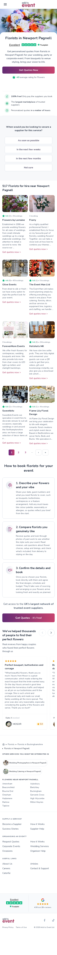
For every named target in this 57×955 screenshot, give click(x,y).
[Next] (51, 632)
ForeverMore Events (13, 346)
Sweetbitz (8, 410)
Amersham (7, 783)
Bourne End (7, 791)
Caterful (6, 873)
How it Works (37, 824)
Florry (32, 220)
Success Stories (10, 828)
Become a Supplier (11, 824)
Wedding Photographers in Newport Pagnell (27, 763)
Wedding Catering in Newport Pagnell (25, 771)
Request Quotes (10, 841)
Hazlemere (7, 798)
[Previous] (42, 632)
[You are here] (3, 744)
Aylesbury (35, 783)
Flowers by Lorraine (13, 220)
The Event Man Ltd (39, 284)
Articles (34, 863)
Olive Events (9, 284)
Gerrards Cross (37, 794)
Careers (6, 868)
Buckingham (36, 791)
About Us (7, 863)
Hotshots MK (36, 346)
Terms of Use (21, 927)
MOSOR (17, 724)
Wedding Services (39, 846)
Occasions (7, 851)
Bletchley (34, 787)
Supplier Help (37, 828)
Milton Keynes (36, 802)
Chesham (6, 794)
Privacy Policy (7, 927)
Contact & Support (39, 868)
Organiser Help (38, 851)
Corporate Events (11, 846)
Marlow (5, 802)
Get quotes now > (11, 252)
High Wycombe (37, 798)
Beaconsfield (8, 787)
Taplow (5, 805)
